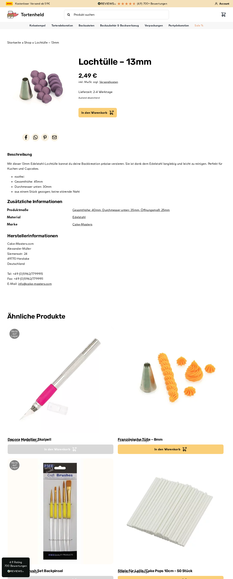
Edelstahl (79, 217)
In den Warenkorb (94, 112)
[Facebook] (26, 137)
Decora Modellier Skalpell (29, 439)
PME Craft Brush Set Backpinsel (35, 571)
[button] (16, 567)
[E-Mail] (54, 137)
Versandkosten (108, 82)
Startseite (14, 42)
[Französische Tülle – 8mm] (171, 380)
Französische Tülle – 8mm (140, 439)
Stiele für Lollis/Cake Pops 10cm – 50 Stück (155, 571)
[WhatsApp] (35, 137)
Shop (27, 42)
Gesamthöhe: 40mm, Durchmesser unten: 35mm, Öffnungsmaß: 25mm (121, 210)
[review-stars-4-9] (25, 12)
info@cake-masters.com (35, 284)
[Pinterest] (45, 137)
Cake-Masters (82, 224)
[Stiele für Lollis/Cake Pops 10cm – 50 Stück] (171, 511)
